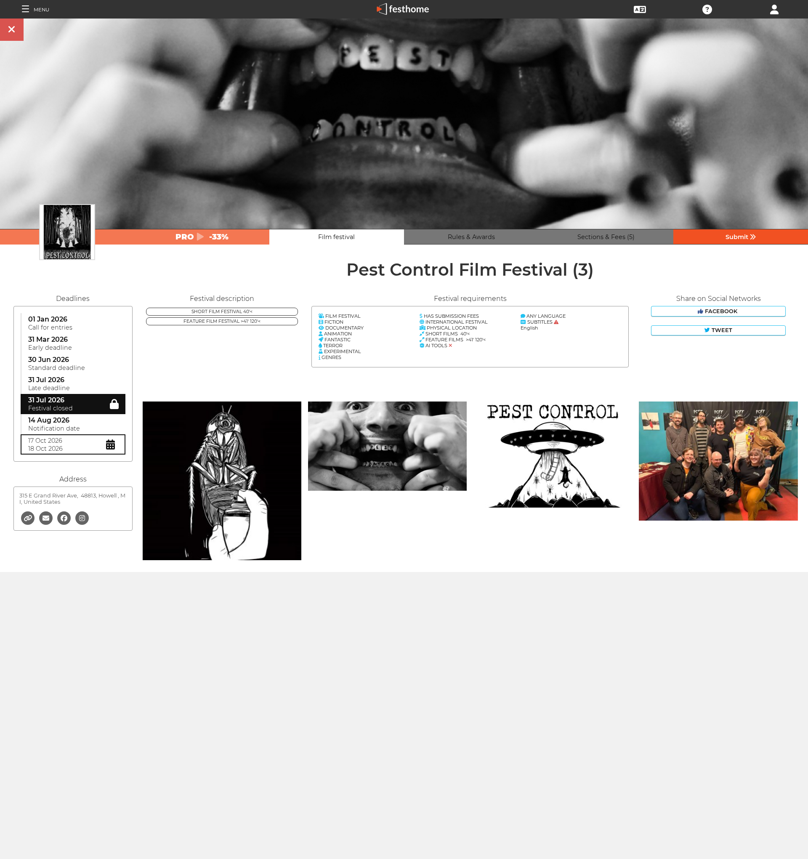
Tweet (721, 330)
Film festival (336, 237)
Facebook (721, 311)
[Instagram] (82, 517)
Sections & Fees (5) (606, 237)
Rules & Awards (471, 237)
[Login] (774, 8)
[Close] (12, 30)
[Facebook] (65, 517)
